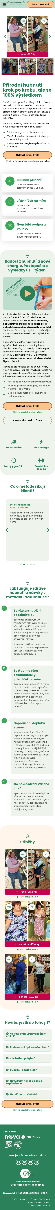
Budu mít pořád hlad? (23, 1070)
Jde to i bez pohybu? (22, 1058)
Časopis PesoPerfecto (40, 1199)
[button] (4, 4)
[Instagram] (36, 1162)
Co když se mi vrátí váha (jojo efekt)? (26, 1035)
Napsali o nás (34, 1202)
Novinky (24, 1199)
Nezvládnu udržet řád (23, 1094)
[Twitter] (24, 1162)
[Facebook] (18, 1162)
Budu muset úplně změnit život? (29, 1047)
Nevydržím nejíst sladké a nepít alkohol (24, 1082)
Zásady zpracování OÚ (39, 1205)
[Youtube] (30, 1162)
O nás (14, 1199)
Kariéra (47, 1202)
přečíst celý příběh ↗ (27, 896)
